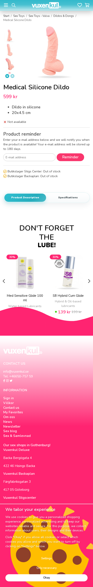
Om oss (9, 417)
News (7, 422)
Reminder (70, 157)
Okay (46, 578)
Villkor (8, 403)
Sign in (8, 398)
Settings (46, 558)
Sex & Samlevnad (17, 436)
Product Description (25, 197)
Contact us (11, 408)
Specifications (68, 197)
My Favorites (13, 412)
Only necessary (47, 568)
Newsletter (12, 426)
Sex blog (10, 431)
